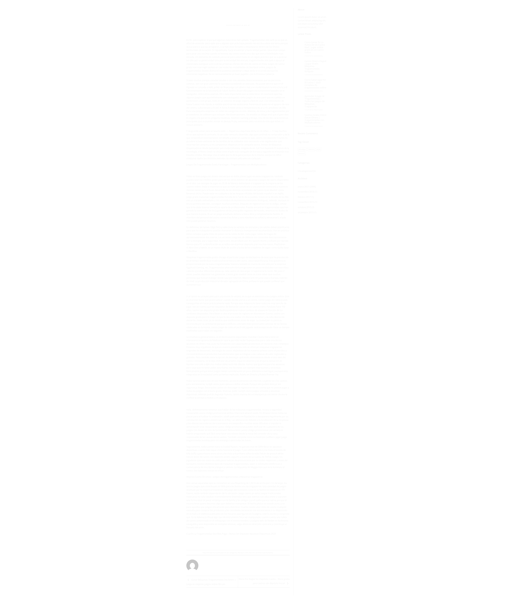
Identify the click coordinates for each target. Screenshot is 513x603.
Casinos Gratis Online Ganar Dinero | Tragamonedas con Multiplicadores (315, 119)
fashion (311, 149)
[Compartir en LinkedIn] (248, 543)
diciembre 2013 (305, 212)
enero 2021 (303, 186)
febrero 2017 (304, 196)
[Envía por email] (238, 543)
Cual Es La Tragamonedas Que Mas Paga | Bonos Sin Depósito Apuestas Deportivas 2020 (231, 533)
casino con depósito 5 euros (270, 137)
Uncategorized (305, 171)
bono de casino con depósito (208, 456)
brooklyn (302, 149)
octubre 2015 (304, 207)
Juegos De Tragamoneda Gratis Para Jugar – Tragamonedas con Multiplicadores (226, 164)
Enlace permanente (265, 552)
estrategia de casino (222, 350)
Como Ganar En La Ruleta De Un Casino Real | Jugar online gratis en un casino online (315, 47)
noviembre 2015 (306, 202)
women (302, 153)
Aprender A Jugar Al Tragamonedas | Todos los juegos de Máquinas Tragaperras (315, 101)
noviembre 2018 (306, 191)
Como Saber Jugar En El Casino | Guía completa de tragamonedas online (315, 84)
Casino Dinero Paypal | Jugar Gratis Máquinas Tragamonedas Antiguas (315, 66)
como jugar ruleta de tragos (259, 234)
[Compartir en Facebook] (228, 543)
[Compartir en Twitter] (233, 543)
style (318, 149)
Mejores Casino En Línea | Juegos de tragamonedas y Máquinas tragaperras (224, 476)
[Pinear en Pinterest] (243, 543)
